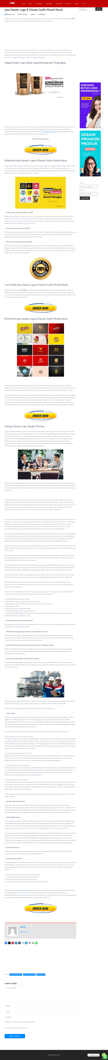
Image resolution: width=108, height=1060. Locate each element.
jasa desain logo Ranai (29, 974)
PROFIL (30, 3)
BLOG (83, 3)
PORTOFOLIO (39, 3)
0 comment (42, 14)
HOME (23, 3)
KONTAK (77, 3)
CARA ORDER (59, 3)
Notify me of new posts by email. (17, 1028)
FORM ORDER (48, 3)
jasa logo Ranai (40, 974)
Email (82, 190)
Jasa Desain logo (48, 132)
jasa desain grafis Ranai (15, 974)
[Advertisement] (40, 36)
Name (82, 183)
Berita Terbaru (23, 14)
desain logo (23, 890)
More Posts (24, 932)
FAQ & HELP (68, 3)
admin (33, 14)
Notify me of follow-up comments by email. (20, 1022)
